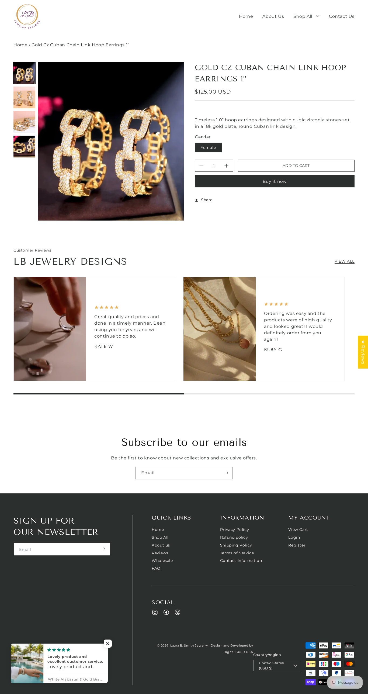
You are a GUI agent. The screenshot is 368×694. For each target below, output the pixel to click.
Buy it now (275, 181)
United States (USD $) (271, 666)
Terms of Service (237, 553)
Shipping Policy (236, 545)
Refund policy (234, 537)
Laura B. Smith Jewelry (189, 645)
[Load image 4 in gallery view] (24, 146)
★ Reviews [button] (363, 352)
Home (20, 44)
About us (161, 545)
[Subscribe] (226, 473)
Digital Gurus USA (238, 652)
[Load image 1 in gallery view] (24, 73)
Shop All (160, 537)
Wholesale (162, 560)
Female (208, 147)
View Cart (298, 529)
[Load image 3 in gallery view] (24, 122)
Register (296, 545)
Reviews (160, 553)
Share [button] (207, 199)
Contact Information (241, 560)
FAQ (156, 568)
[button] (306, 16)
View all (345, 261)
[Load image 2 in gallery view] (24, 97)
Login (294, 537)
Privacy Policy (234, 529)
